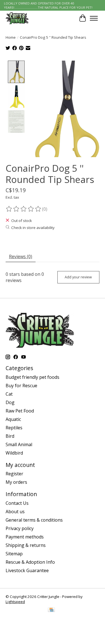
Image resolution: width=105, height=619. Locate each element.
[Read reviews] (24, 209)
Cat (9, 394)
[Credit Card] (51, 610)
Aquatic (13, 419)
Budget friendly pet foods (32, 377)
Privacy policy (20, 528)
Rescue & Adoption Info (30, 562)
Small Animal (19, 444)
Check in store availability (33, 227)
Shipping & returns (26, 545)
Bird (10, 436)
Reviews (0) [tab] (20, 256)
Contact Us (17, 503)
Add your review (78, 276)
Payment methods (25, 537)
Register (14, 474)
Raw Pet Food (20, 411)
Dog (10, 402)
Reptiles (14, 428)
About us (15, 511)
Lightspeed (15, 601)
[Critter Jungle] (17, 18)
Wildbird (14, 453)
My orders (16, 482)
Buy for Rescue (21, 385)
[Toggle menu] (93, 18)
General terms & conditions (34, 520)
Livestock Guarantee (27, 570)
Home (11, 37)
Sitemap (14, 554)
